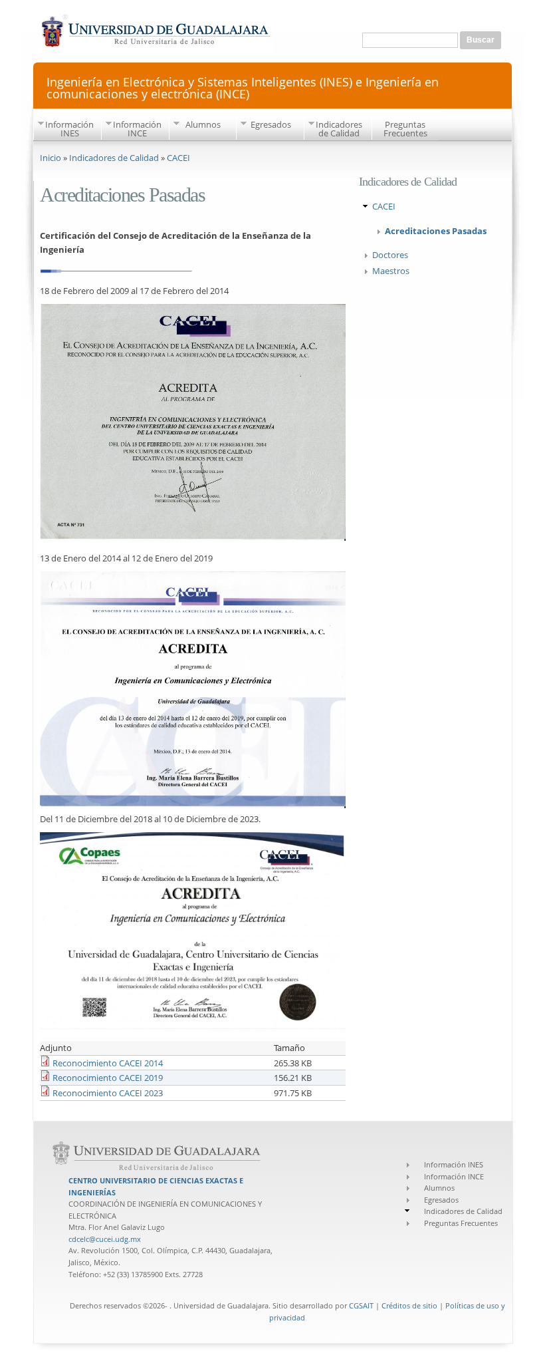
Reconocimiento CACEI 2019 (108, 1078)
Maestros (390, 271)
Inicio (50, 158)
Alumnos (203, 124)
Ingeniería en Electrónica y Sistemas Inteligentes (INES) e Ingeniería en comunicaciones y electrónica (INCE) (243, 87)
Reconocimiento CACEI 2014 (108, 1063)
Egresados (271, 124)
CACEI (178, 158)
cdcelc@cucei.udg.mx (104, 1239)
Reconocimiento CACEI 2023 (108, 1093)
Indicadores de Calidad (339, 128)
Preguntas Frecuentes (405, 128)
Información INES (69, 128)
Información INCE (137, 128)
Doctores (390, 255)
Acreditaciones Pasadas (436, 231)
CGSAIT (361, 1305)
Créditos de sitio (409, 1305)
